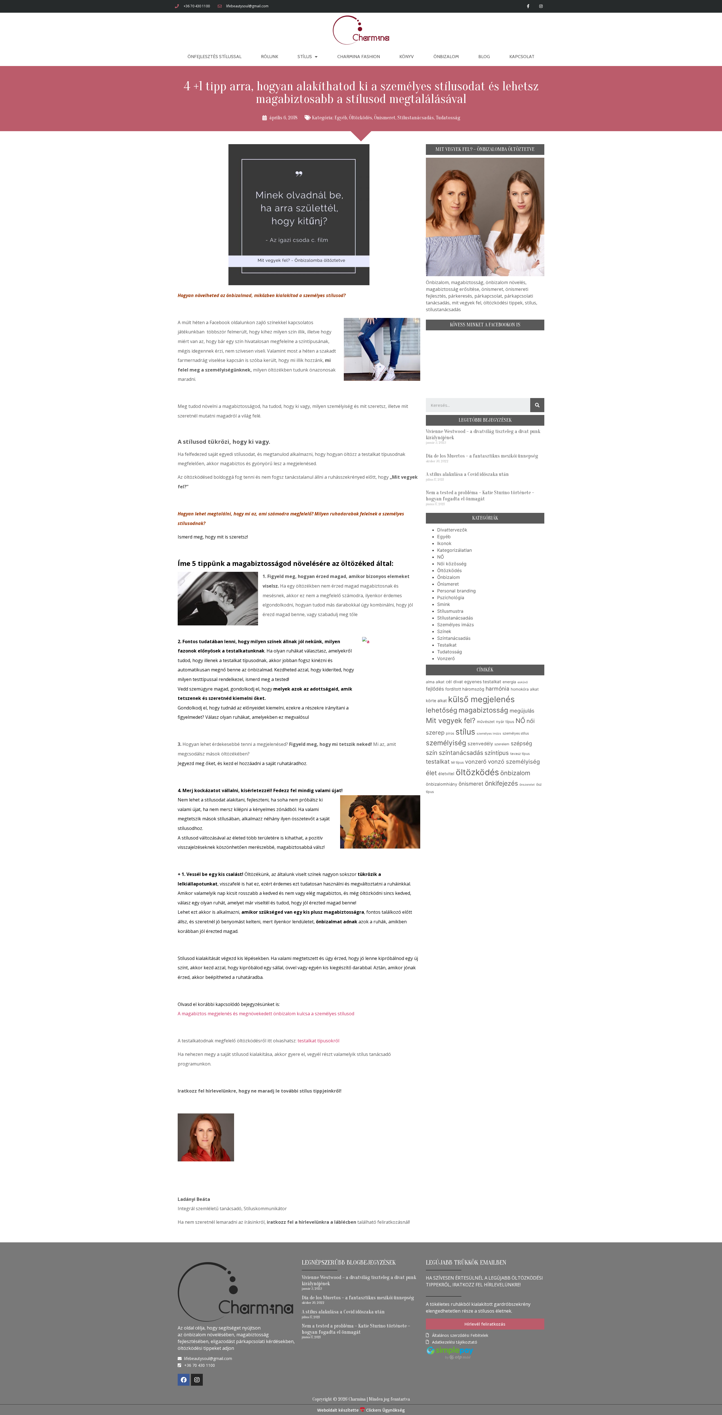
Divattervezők (452, 530)
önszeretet (527, 784)
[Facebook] (184, 1380)
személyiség (446, 743)
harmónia (497, 688)
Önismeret (384, 118)
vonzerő (476, 761)
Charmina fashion (358, 56)
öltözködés (477, 772)
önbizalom (515, 773)
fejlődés (435, 689)
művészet (486, 721)
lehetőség (441, 710)
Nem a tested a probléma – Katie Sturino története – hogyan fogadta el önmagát (480, 496)
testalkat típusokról (318, 1041)
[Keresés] (537, 405)
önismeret (471, 784)
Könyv (406, 56)
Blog (484, 56)
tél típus (457, 762)
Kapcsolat (521, 56)
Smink (443, 604)
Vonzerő (446, 658)
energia (509, 682)
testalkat (438, 761)
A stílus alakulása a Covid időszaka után (467, 474)
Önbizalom (446, 56)
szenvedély (480, 743)
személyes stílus (516, 733)
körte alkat (436, 700)
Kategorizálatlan (454, 550)
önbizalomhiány (441, 784)
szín (431, 752)
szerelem (501, 744)
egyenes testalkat (482, 681)
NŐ (440, 557)
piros (450, 733)
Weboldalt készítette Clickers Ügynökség (361, 1410)
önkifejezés (501, 783)
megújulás (522, 711)
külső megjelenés (481, 699)
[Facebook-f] (528, 6)
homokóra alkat (525, 689)
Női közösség (451, 563)
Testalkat (447, 645)
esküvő (523, 682)
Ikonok (444, 543)
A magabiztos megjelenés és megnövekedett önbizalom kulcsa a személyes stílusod (266, 1013)
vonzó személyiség (514, 761)
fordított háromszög (464, 689)
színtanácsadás (461, 752)
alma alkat (435, 682)
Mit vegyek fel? (451, 720)
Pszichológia (450, 597)
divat (458, 681)
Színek (444, 631)
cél (449, 681)
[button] (485, 1324)
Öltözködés (360, 118)
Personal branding (456, 591)
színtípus (497, 752)
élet (431, 773)
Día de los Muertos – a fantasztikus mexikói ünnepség (482, 456)
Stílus (305, 56)
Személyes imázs (455, 624)
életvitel (446, 773)
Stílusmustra (450, 611)
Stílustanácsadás (415, 118)
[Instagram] (540, 6)
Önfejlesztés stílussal (214, 56)
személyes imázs (489, 733)
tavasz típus (520, 754)
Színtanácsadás (453, 638)
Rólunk (269, 56)
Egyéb (340, 118)
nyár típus (505, 721)
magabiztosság (483, 710)
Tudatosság (448, 118)
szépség (521, 743)
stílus (465, 732)
